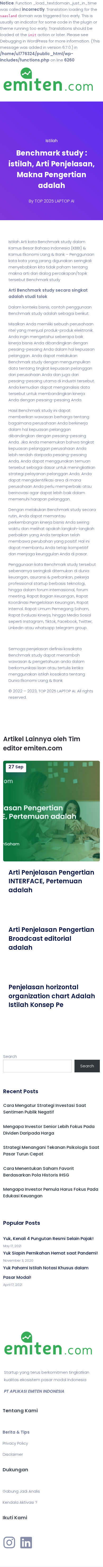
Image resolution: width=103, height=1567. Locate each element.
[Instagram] (9, 1542)
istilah (43, 674)
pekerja (81, 577)
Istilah (51, 141)
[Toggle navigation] (11, 96)
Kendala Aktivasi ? (20, 1502)
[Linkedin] (26, 1542)
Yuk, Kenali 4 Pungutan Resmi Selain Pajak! (48, 1239)
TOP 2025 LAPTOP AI (54, 201)
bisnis (44, 307)
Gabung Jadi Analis (21, 1491)
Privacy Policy (15, 1443)
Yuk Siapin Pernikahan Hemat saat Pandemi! (50, 1253)
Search (10, 1056)
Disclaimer (13, 1454)
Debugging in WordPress (24, 41)
